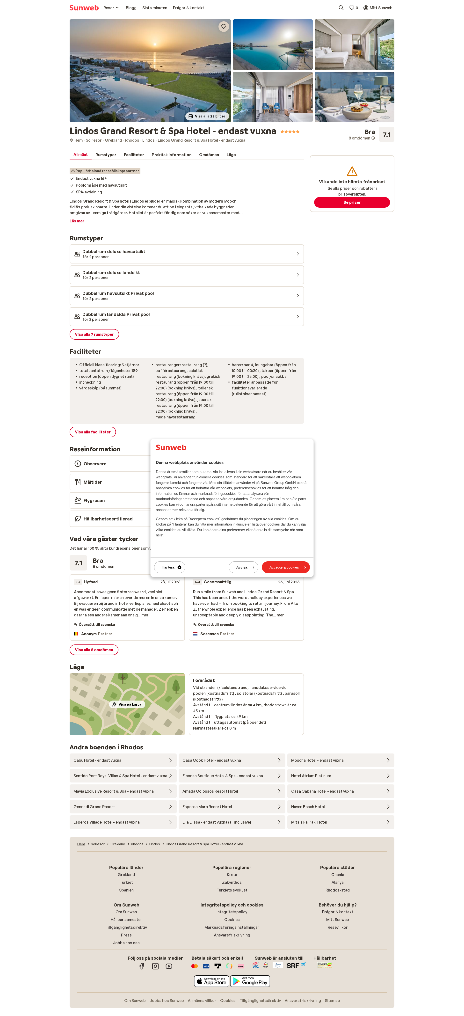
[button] (150, 70)
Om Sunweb (126, 911)
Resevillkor (338, 927)
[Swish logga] (229, 968)
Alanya (338, 882)
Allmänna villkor (202, 1000)
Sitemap (332, 1000)
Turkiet (126, 882)
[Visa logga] (206, 968)
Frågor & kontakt (337, 911)
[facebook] (142, 968)
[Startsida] (84, 8)
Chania (337, 874)
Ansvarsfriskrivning (232, 935)
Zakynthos (232, 882)
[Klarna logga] (241, 968)
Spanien (126, 890)
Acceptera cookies (284, 567)
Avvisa (241, 567)
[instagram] (155, 968)
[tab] (81, 154)
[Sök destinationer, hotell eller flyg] (341, 8)
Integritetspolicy (232, 911)
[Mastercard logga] (194, 968)
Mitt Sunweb (337, 919)
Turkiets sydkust (232, 890)
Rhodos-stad (338, 890)
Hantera (168, 567)
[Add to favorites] (223, 26)
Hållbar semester (126, 919)
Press (126, 935)
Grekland (126, 874)
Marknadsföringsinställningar (231, 927)
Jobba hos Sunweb (167, 1000)
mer (145, 615)
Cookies (232, 919)
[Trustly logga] (218, 968)
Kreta (232, 874)
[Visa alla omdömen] (371, 134)
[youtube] (169, 968)
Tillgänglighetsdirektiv (126, 927)
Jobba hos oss (126, 942)
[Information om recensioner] (373, 138)
